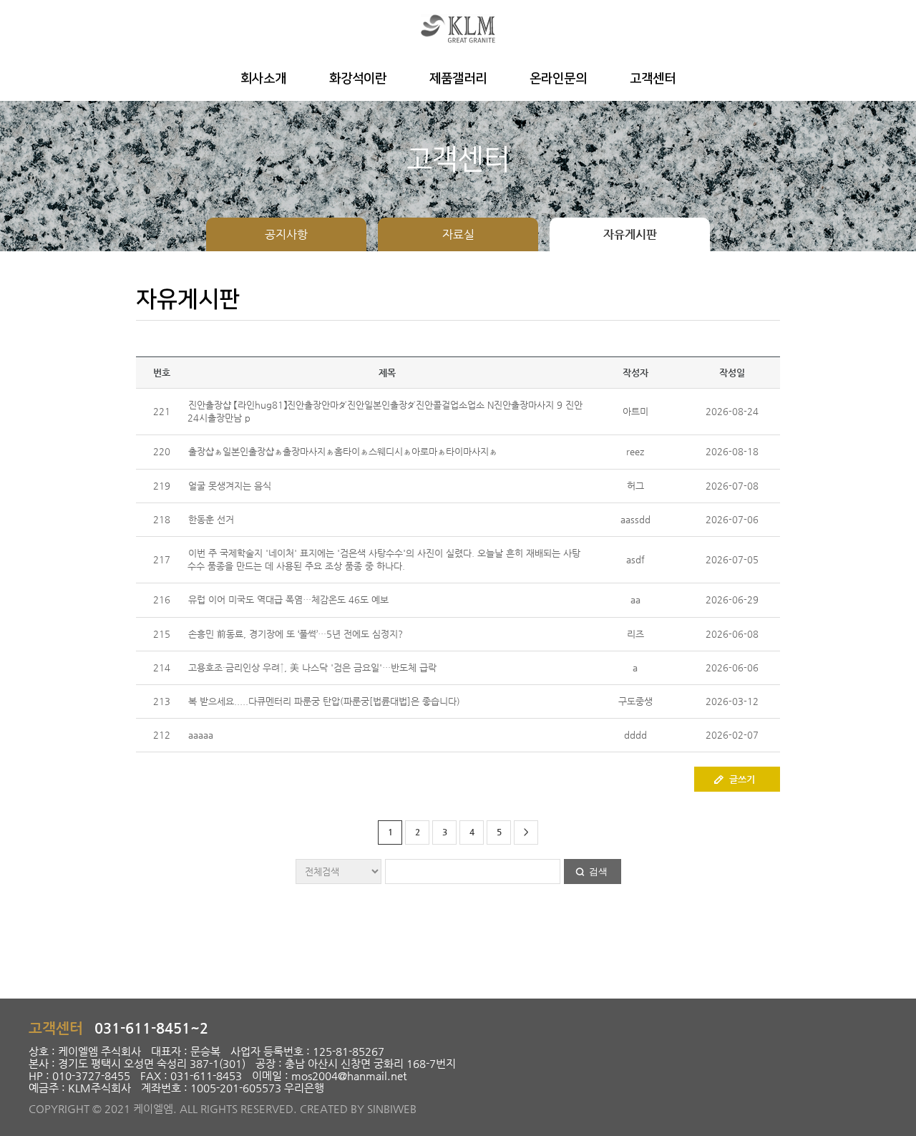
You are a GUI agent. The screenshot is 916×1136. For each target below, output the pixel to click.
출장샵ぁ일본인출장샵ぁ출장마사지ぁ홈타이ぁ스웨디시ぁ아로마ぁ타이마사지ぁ (342, 451)
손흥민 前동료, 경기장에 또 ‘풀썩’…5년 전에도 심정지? (295, 633)
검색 (598, 871)
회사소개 (263, 79)
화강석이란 (357, 79)
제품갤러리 (458, 79)
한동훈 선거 (211, 519)
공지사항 (286, 234)
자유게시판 (630, 234)
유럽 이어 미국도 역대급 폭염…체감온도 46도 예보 (288, 599)
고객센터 (653, 79)
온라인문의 (558, 79)
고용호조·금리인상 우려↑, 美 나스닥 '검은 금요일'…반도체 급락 (312, 667)
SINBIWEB (391, 1108)
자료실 (458, 234)
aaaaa (200, 734)
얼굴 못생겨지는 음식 (229, 485)
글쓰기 (742, 779)
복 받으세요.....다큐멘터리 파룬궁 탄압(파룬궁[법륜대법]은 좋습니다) (324, 701)
